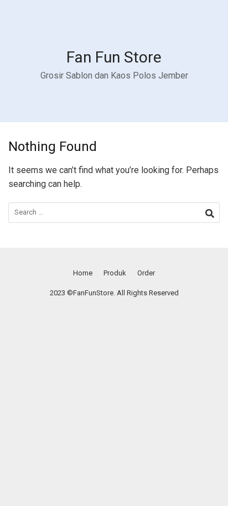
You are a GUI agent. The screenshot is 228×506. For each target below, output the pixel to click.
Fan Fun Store (114, 57)
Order (146, 273)
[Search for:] (114, 212)
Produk (114, 273)
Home (82, 273)
